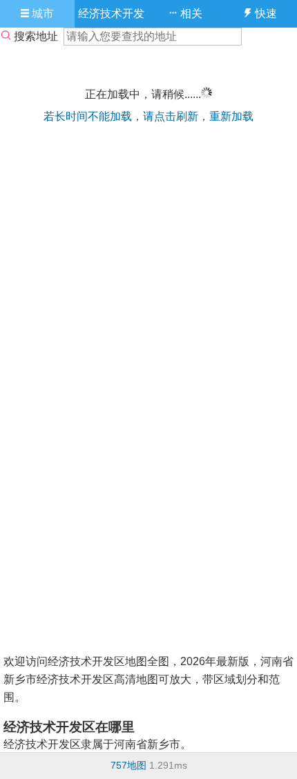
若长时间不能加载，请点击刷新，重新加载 (148, 116)
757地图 (128, 765)
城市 (41, 13)
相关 (190, 13)
